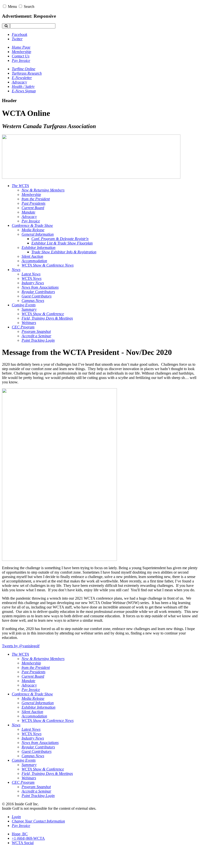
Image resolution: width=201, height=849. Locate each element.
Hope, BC (20, 834)
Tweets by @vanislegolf (20, 646)
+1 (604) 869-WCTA (28, 838)
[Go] (6, 25)
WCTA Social (23, 843)
